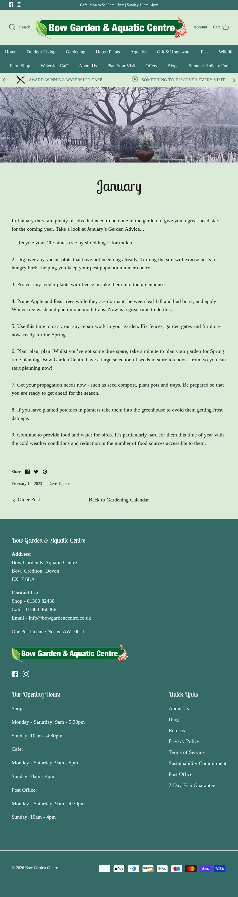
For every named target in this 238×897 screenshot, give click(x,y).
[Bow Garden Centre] (112, 27)
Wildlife (226, 51)
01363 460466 (41, 609)
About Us (88, 65)
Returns (177, 730)
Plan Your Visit (121, 65)
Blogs (172, 65)
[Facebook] (11, 4)
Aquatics (138, 51)
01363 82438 (41, 601)
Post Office (180, 774)
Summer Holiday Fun (208, 65)
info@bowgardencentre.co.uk (60, 618)
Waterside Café (54, 65)
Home (10, 51)
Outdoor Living (41, 51)
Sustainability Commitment (197, 763)
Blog (174, 719)
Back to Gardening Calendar (119, 500)
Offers (151, 65)
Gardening (75, 51)
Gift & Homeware (173, 51)
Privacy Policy (184, 741)
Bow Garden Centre (41, 868)
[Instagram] (19, 4)
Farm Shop (20, 65)
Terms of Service (187, 752)
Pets (204, 51)
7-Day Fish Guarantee (192, 785)
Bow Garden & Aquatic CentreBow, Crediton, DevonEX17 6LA (44, 571)
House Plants (108, 51)
